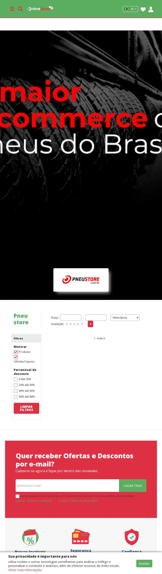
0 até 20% (25, 379)
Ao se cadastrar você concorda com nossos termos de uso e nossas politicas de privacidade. (78, 496)
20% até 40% (27, 385)
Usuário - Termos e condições (34, 500)
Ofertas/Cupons (24, 361)
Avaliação (57, 324)
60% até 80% (27, 396)
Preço (54, 317)
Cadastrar (132, 485)
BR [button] (132, 9)
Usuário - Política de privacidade (77, 500)
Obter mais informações (25, 570)
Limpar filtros (26, 408)
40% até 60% (27, 391)
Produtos (25, 352)
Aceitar (144, 563)
